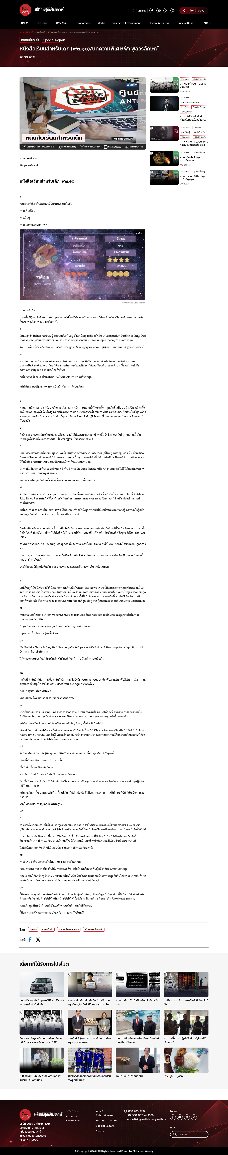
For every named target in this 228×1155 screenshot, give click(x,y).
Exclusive (42, 23)
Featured (185, 79)
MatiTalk (185, 107)
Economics (82, 23)
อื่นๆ (206, 23)
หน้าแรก (24, 23)
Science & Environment (126, 23)
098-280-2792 (136, 1111)
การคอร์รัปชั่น (47, 929)
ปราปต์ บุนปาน (200, 137)
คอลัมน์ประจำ (30, 39)
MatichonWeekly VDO (190, 102)
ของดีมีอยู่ (185, 132)
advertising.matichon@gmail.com (147, 1119)
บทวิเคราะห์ (62, 23)
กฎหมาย (33, 929)
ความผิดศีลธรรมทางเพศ (69, 929)
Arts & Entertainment (105, 1113)
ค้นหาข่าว (141, 11)
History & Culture (159, 23)
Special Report (186, 23)
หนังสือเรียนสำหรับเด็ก (94, 929)
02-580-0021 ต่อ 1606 (141, 1115)
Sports (100, 1131)
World (101, 23)
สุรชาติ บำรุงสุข (199, 79)
